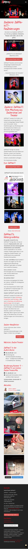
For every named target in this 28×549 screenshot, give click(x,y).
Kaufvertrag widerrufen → (11, 525)
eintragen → (20, 336)
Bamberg (10, 301)
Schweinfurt (7, 299)
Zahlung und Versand (8, 522)
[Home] (6, 2)
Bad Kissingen (8, 303)
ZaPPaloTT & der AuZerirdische (10, 348)
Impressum (6, 540)
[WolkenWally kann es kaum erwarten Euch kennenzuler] (14, 444)
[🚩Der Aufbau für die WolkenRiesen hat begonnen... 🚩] (14, 423)
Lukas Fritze (17, 541)
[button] (2, 11)
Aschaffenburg (18, 301)
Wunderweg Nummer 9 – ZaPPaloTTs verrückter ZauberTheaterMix (13, 368)
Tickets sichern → (14, 227)
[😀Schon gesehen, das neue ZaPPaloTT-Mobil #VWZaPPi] (14, 403)
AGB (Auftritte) (13, 540)
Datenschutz (19, 540)
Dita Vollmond (16, 231)
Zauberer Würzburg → (7, 16)
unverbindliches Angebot (13, 508)
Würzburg (18, 297)
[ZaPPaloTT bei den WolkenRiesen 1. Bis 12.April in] (14, 465)
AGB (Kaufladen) (7, 520)
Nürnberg (15, 299)
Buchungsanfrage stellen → (14, 59)
